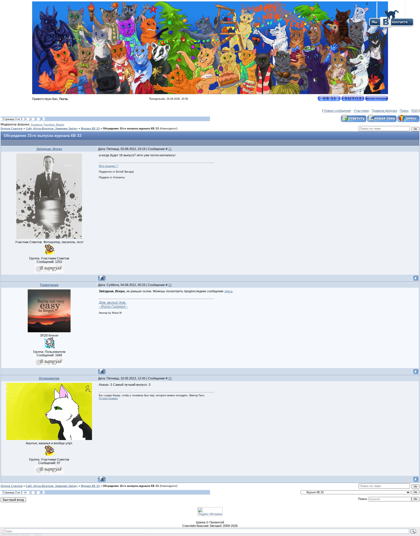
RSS (414, 110)
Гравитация (49, 285)
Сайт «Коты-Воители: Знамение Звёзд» (52, 128)
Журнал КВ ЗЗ (90, 128)
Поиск (404, 110)
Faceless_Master (54, 124)
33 (170, 378)
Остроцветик (49, 378)
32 (170, 285)
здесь (228, 291)
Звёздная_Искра (49, 149)
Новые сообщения (337, 110)
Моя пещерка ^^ (108, 166)
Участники (361, 110)
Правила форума (384, 110)
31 (170, 149)
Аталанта (36, 124)
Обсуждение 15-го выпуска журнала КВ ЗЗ (131, 128)
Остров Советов (12, 128)
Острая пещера (108, 398)
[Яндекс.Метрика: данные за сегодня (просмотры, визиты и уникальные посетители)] (210, 511)
